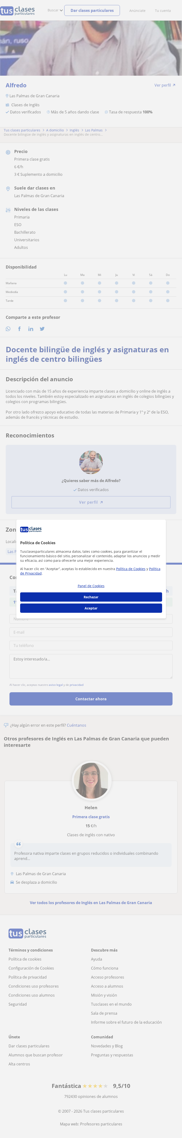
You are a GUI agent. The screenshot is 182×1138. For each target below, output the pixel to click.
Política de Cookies (131, 569)
